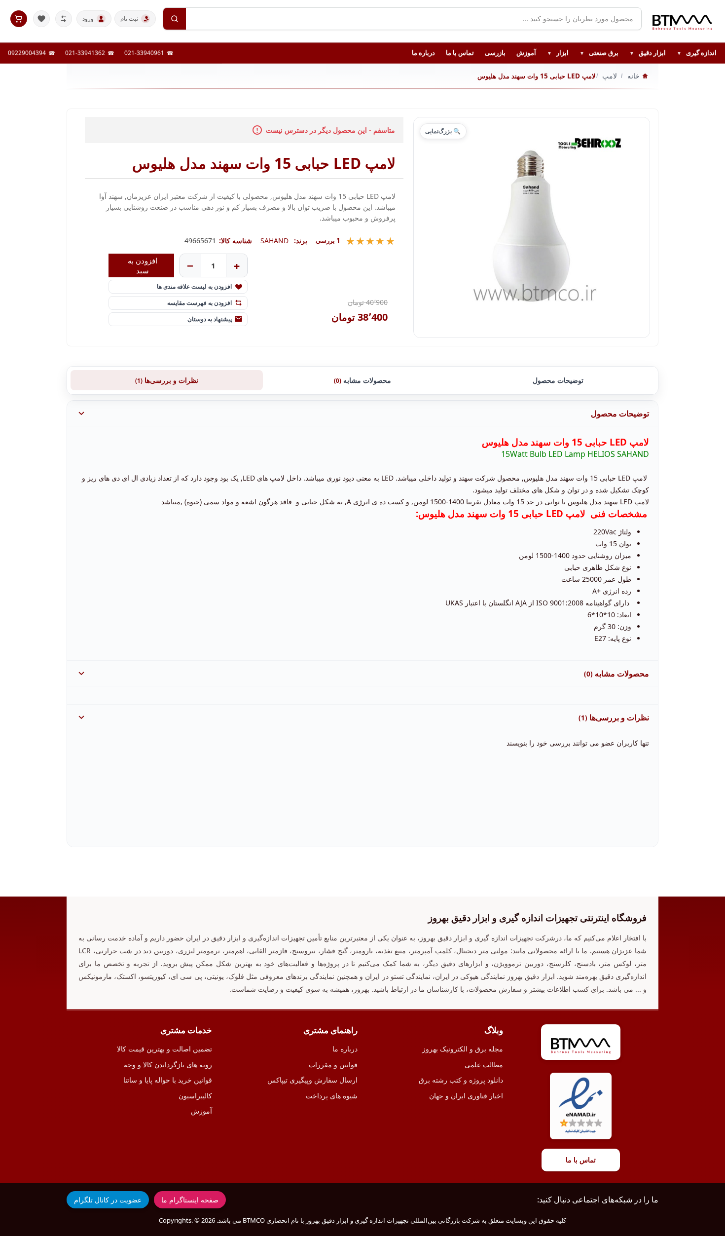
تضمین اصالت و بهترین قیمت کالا (164, 1048)
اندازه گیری (697, 53)
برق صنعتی (599, 53)
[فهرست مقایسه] (63, 18)
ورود (88, 18)
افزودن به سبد (142, 265)
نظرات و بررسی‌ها (166, 380)
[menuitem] (696, 53)
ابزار (558, 53)
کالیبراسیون (195, 1095)
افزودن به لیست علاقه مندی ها (194, 286)
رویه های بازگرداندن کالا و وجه (168, 1064)
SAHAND (274, 240)
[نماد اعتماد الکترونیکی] (581, 1106)
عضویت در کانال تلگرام (108, 1199)
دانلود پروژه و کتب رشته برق (461, 1080)
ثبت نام (129, 18)
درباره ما (423, 52)
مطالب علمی (484, 1064)
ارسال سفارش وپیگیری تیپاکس (312, 1080)
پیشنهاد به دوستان (209, 319)
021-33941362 (85, 53)
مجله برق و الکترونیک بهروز (462, 1048)
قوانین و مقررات (333, 1064)
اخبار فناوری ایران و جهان (466, 1095)
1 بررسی (328, 240)
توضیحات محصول (558, 380)
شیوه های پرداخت (332, 1095)
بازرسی (495, 52)
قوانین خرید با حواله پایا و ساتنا (167, 1080)
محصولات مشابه (362, 380)
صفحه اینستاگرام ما (189, 1199)
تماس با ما (460, 52)
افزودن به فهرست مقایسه (199, 303)
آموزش (526, 52)
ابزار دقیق (647, 53)
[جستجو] (174, 19)
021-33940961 (144, 53)
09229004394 (27, 53)
